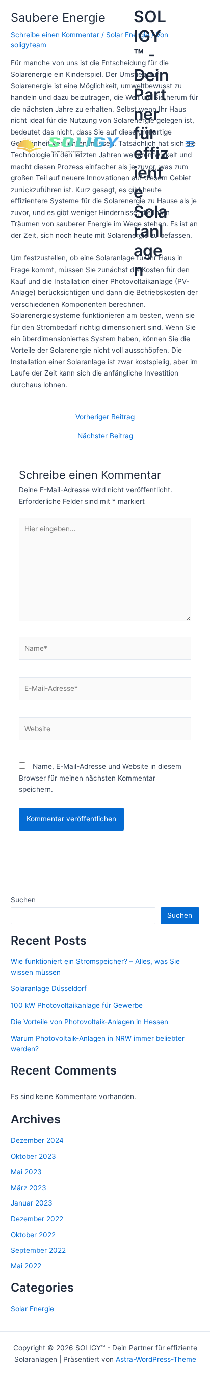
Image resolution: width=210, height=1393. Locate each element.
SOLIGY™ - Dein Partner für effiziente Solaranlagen (151, 143)
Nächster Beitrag (105, 436)
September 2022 (38, 1250)
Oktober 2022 (33, 1234)
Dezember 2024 (37, 1140)
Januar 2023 (31, 1203)
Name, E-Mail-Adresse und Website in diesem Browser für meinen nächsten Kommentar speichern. (100, 777)
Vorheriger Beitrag (105, 417)
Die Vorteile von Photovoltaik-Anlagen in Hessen (89, 1021)
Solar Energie (32, 1309)
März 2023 (28, 1188)
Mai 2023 (26, 1172)
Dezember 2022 (37, 1219)
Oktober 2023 (33, 1156)
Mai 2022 (26, 1266)
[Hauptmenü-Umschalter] (189, 143)
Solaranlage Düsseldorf (49, 988)
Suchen (23, 900)
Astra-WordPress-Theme (156, 1359)
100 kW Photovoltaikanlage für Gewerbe (77, 1005)
